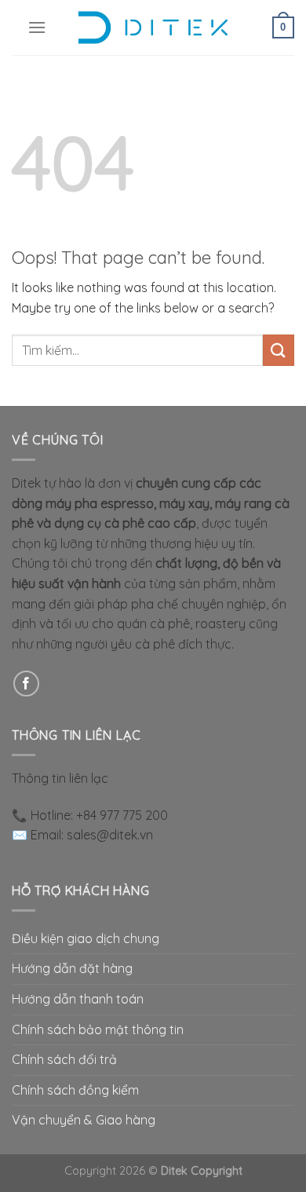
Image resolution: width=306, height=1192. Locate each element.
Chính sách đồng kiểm (75, 1090)
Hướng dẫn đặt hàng (72, 968)
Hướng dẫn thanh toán (78, 999)
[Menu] (36, 27)
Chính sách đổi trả (64, 1059)
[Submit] (278, 350)
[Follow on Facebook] (26, 684)
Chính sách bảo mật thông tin (98, 1029)
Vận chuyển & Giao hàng (83, 1120)
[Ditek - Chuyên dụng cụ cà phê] (153, 27)
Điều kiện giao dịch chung (85, 938)
